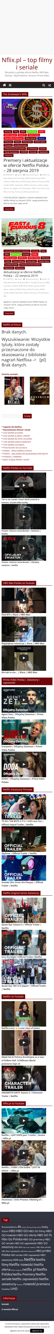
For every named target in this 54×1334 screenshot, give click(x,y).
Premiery (8, 145)
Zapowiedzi (44, 152)
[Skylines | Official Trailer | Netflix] (24, 839)
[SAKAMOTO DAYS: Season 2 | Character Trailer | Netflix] (24, 1078)
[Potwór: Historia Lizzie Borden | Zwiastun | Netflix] (24, 516)
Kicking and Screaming (16, 178)
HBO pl (40, 1251)
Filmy (16, 131)
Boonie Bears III (13, 282)
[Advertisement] (27, 27)
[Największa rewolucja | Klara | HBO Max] (24, 629)
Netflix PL (22, 135)
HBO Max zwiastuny (28, 1251)
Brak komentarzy (31, 175)
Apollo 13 (45, 175)
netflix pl (12, 289)
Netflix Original (10, 135)
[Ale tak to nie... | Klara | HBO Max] (24, 658)
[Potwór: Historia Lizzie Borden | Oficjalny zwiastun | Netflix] (24, 548)
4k (19, 1227)
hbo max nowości (29, 1247)
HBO (12, 1231)
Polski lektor (27, 142)
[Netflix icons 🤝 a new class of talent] (24, 1014)
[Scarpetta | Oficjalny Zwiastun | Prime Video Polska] (24, 732)
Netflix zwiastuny (30, 185)
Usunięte (33, 152)
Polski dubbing (18, 261)
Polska (17, 142)
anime (24, 1227)
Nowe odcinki (30, 138)
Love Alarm (8, 286)
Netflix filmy (35, 178)
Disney (29, 1227)
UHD (13, 1288)
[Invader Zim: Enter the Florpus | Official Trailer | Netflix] (24, 868)
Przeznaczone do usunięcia (15, 148)
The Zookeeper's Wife (27, 188)
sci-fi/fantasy (32, 148)
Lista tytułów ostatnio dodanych (17, 441)
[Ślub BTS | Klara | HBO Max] (24, 600)
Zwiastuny (8, 155)
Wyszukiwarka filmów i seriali (16, 430)
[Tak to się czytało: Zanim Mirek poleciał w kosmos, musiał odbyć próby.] (24, 485)
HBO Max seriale (43, 1247)
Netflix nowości (33, 286)
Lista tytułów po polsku (13, 432)
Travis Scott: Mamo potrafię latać (27, 192)
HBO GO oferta (26, 1235)
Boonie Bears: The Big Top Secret (32, 282)
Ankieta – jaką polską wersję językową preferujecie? (25, 453)
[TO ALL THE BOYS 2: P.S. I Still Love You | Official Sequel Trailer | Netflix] (24, 807)
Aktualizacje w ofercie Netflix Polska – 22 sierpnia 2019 (23, 273)
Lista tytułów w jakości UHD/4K (16, 436)
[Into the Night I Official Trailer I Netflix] (24, 942)
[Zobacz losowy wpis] (49, 85)
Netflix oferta (15, 181)
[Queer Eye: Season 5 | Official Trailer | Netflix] (24, 910)
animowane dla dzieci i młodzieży (17, 251)
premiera (43, 1284)
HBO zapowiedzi (31, 1255)
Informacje (32, 131)
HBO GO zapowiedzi (25, 1243)
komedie (26, 254)
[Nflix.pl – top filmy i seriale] (4, 85)
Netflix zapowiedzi (16, 185)
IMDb (23, 131)
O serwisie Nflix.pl (10, 1309)
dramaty (8, 131)
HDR (15, 1259)
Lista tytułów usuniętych (13, 444)
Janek (20, 175)
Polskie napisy (40, 142)
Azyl (5, 178)
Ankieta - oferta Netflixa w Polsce (17, 450)
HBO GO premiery (33, 1239)
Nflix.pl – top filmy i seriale (27, 63)
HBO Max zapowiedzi (11, 1251)
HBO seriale (16, 1255)
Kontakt (5, 1304)
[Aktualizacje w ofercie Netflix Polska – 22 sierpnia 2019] (27, 219)
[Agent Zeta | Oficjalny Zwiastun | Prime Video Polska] (24, 700)
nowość (40, 185)
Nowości (42, 138)
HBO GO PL (44, 1235)
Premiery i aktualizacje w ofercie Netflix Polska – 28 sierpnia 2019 (26, 165)
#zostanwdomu (9, 1227)
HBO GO (22, 1231)
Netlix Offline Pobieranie (14, 138)
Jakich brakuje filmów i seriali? (16, 459)
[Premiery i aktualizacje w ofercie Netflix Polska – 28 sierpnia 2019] (27, 100)
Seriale (42, 148)
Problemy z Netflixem (12, 456)
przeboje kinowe (21, 145)
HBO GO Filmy (36, 1231)
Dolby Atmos (36, 1227)
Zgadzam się (37, 1330)
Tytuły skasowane (11, 152)
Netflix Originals (16, 1270)
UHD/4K (24, 152)
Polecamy (8, 142)
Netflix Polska (34, 135)
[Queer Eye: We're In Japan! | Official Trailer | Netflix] (24, 971)
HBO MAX (18, 1247)
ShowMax (6, 1289)
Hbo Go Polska (12, 1239)
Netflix (41, 131)
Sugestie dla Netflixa (12, 427)
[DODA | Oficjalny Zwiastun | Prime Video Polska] (24, 764)
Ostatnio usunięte (10, 374)
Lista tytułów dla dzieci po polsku (17, 438)
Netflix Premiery (38, 181)
